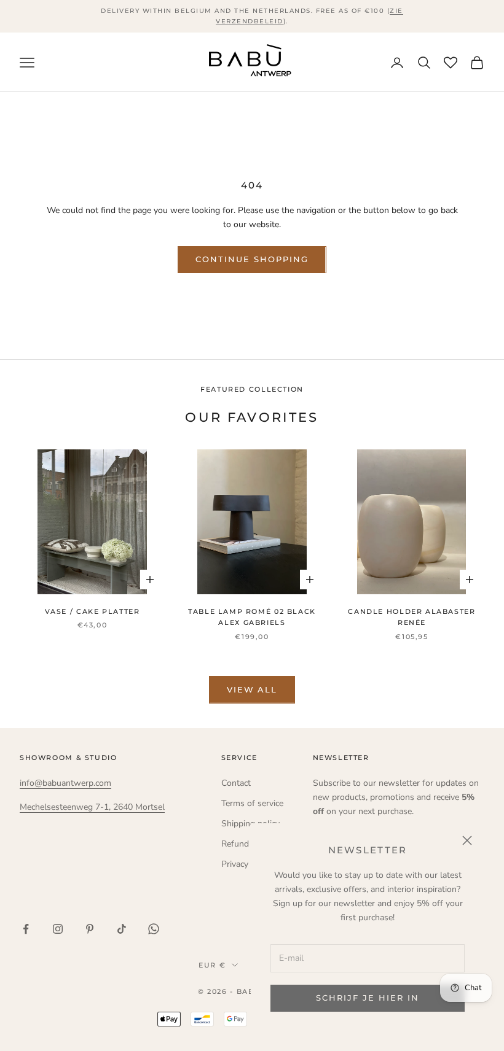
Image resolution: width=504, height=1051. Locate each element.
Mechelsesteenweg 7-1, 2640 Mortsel (92, 807)
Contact (236, 783)
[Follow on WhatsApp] (154, 929)
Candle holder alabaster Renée (411, 617)
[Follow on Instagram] (58, 929)
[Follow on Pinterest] (90, 929)
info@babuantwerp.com (65, 783)
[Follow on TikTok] (122, 929)
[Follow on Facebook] (26, 929)
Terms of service (252, 803)
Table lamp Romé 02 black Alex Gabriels (252, 617)
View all (252, 689)
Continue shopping (251, 259)
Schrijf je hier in (367, 998)
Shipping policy (250, 823)
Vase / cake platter (92, 612)
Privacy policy (247, 864)
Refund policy (247, 844)
